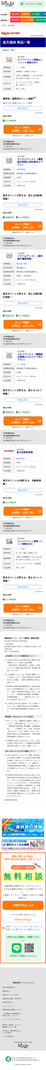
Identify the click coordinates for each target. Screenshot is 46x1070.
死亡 (15, 14)
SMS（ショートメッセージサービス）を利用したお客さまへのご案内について (24, 927)
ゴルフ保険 (20, 364)
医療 (25, 14)
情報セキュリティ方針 (10, 995)
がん (35, 14)
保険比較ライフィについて (23, 983)
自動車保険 (20, 459)
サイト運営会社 (8, 1036)
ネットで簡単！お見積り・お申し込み (23, 129)
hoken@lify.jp (23, 919)
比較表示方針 (7, 1002)
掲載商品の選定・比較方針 (12, 999)
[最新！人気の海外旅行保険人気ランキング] (23, 828)
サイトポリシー (8, 1006)
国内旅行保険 (21, 264)
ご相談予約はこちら (23, 905)
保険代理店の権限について (12, 1010)
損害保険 (4, 20)
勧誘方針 (6, 991)
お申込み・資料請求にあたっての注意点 (12, 1032)
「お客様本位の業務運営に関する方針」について (12, 1014)
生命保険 (4, 15)
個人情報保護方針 (9, 987)
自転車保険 (20, 169)
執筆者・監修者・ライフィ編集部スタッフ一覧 (12, 1026)
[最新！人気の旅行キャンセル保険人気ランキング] (23, 844)
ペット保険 (20, 67)
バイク (27, 20)
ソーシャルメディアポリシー (12, 1020)
